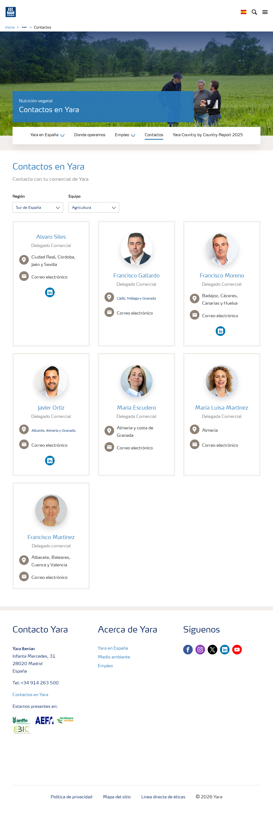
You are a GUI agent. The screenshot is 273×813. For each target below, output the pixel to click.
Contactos (154, 135)
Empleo (105, 666)
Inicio (10, 27)
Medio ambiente (114, 657)
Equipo (75, 196)
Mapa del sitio (117, 797)
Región (19, 196)
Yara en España (113, 648)
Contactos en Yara (30, 695)
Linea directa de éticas (163, 797)
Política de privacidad (71, 797)
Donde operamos (89, 135)
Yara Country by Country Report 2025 (208, 135)
